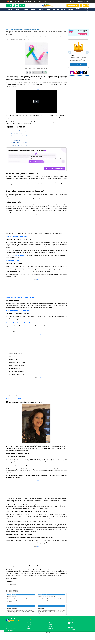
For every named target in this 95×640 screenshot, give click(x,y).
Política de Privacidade (11, 628)
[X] (20, 5)
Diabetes (11, 329)
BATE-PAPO (80, 1)
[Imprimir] (27, 72)
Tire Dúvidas (50, 624)
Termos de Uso (9, 630)
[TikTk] (85, 72)
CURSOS (34, 1)
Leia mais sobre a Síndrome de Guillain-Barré (19, 323)
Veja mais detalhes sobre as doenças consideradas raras (22, 188)
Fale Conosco (29, 630)
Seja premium (71, 5)
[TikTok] (10, 5)
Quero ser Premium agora (36, 161)
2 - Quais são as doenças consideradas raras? (21, 132)
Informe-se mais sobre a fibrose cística (17, 310)
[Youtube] (17, 5)
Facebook (72, 622)
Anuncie (8, 626)
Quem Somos (9, 625)
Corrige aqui (50, 628)
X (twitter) (72, 629)
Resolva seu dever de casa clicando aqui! (54, 168)
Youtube (72, 627)
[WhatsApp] (7, 5)
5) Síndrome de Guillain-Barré (19, 142)
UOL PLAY (39, 1)
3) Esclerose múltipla (17, 138)
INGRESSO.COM (18, 1)
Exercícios (50, 622)
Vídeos (28, 628)
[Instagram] (14, 5)
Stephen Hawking (20, 255)
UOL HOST (24, 1)
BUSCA (73, 1)
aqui (38, 89)
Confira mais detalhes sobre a (20, 297)
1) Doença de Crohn (16, 133)
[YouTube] (75, 72)
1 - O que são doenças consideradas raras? (20, 130)
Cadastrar (29, 622)
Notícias (28, 626)
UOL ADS (44, 1)
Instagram (72, 625)
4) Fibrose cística (15, 140)
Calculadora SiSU (51, 630)
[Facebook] (81, 72)
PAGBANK (30, 1)
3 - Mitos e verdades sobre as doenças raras (21, 145)
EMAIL (87, 1)
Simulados (50, 626)
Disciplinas (29, 624)
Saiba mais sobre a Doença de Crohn (16, 236)
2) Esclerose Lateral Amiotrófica (20, 136)
